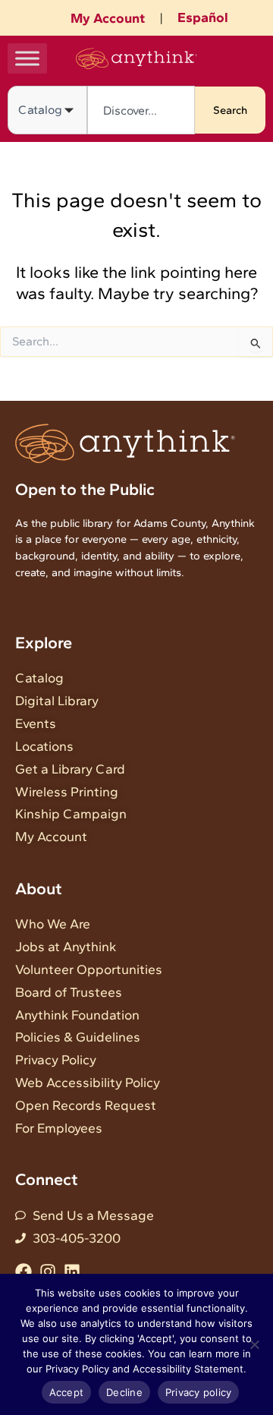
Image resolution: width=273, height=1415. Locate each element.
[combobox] (141, 110)
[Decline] (254, 1344)
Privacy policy (198, 1392)
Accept (66, 1392)
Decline (124, 1392)
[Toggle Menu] (27, 58)
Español (202, 17)
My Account (108, 18)
